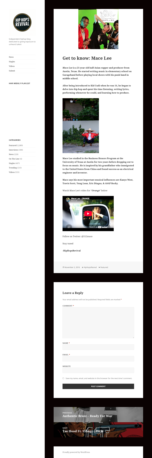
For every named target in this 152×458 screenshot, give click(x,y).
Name (66, 343)
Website (67, 366)
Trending (13, 168)
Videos (12, 66)
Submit (12, 71)
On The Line (14, 159)
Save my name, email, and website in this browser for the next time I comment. (99, 378)
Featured (13, 145)
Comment (68, 306)
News (11, 57)
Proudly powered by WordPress (76, 452)
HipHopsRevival (90, 267)
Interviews (13, 150)
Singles (12, 61)
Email (66, 354)
